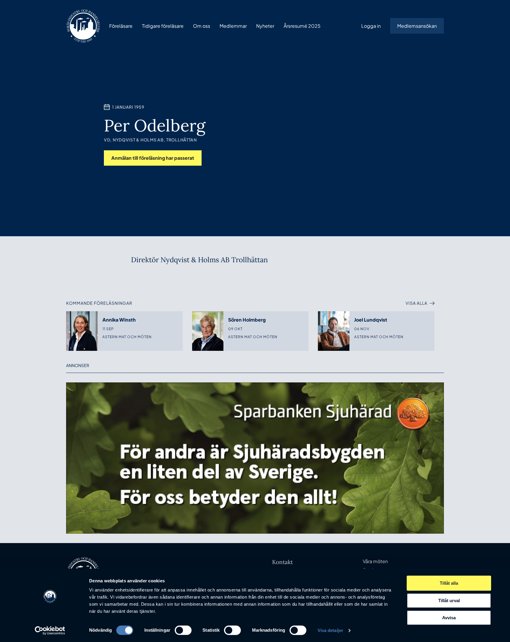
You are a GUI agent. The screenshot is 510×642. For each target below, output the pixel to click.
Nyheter (265, 26)
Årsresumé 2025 (302, 26)
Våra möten (375, 561)
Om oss (201, 26)
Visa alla (416, 303)
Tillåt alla (449, 583)
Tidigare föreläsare (163, 26)
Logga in (371, 26)
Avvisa (449, 617)
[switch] (183, 630)
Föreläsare (121, 26)
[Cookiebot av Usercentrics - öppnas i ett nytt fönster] (50, 630)
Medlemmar (233, 26)
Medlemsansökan (417, 26)
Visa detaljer (330, 630)
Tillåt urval (449, 600)
